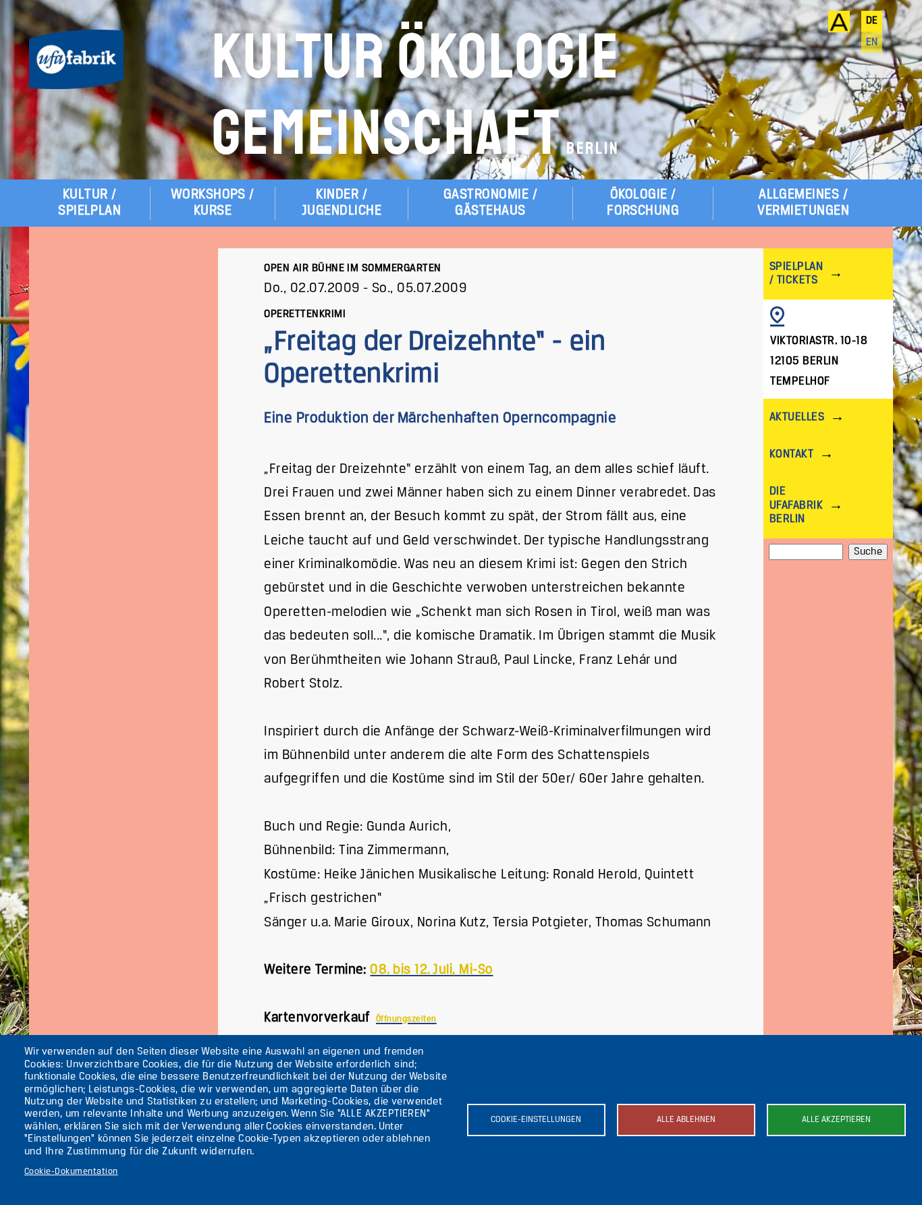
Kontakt (791, 454)
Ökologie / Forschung (643, 203)
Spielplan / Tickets (796, 273)
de (872, 21)
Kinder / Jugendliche (341, 203)
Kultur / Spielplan (89, 203)
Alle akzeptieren (836, 1119)
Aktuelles (796, 417)
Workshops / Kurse (212, 203)
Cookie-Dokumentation (71, 1171)
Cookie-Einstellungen (536, 1119)
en (872, 42)
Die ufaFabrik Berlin (796, 505)
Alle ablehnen (686, 1119)
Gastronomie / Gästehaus (490, 203)
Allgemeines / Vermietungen (803, 203)
